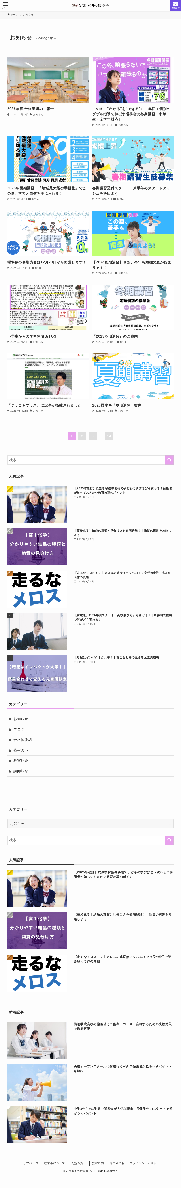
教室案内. (98, 1163)
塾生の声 (20, 750)
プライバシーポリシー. (145, 1163)
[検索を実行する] (169, 460)
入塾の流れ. (79, 1163)
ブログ (19, 729)
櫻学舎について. (55, 1163)
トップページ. (30, 1163)
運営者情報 (117, 1163)
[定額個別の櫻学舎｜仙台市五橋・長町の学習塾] (90, 5)
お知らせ (20, 719)
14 (109, 436)
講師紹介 (20, 771)
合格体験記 (22, 740)
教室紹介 (20, 761)
